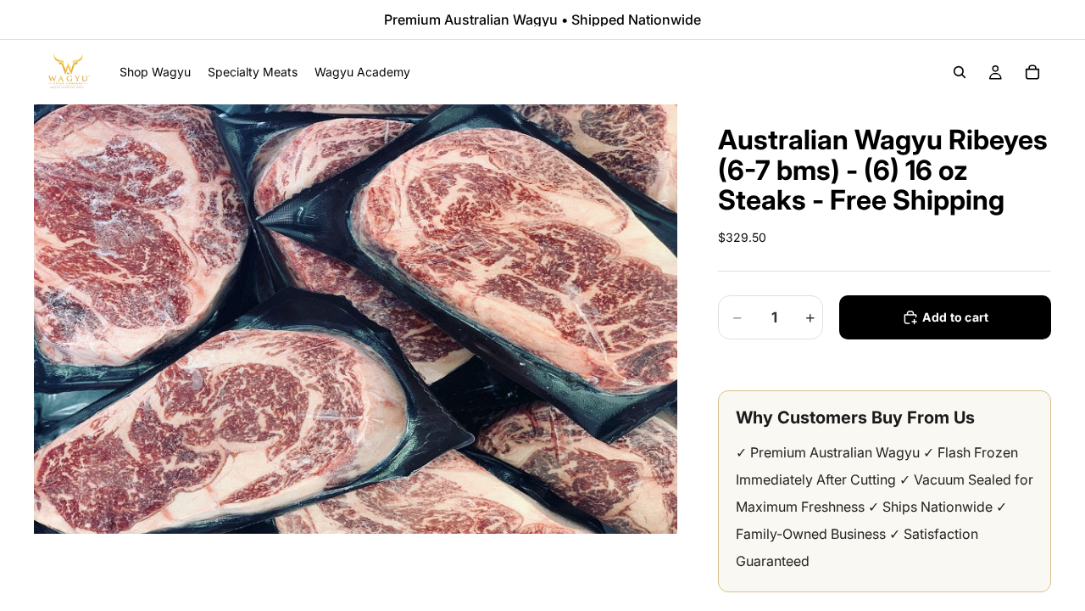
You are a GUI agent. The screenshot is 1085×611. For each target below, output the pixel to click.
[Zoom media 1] (355, 319)
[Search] (959, 72)
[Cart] (1032, 72)
